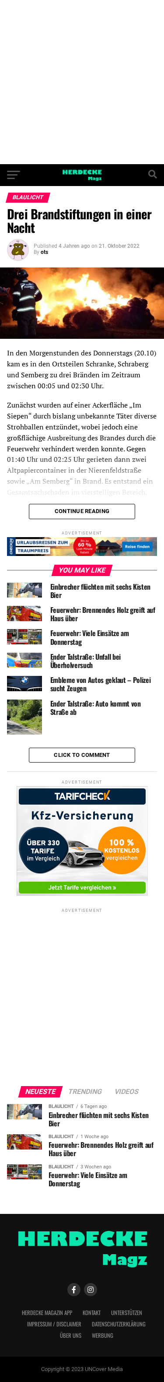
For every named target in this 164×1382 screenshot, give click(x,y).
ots (44, 252)
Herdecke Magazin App (47, 1312)
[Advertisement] (82, 82)
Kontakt (92, 1312)
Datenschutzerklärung (119, 1324)
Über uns (70, 1335)
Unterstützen (126, 1312)
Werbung (102, 1335)
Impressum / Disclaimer (54, 1324)
